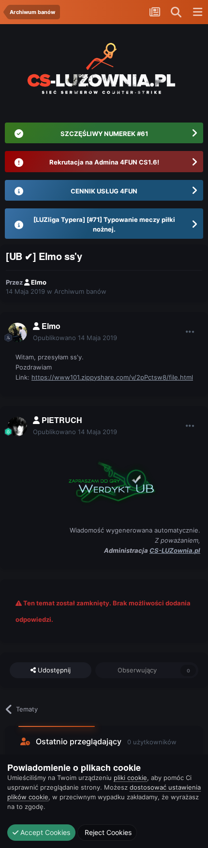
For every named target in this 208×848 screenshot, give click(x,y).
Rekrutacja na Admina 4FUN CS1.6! (104, 162)
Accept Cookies (44, 832)
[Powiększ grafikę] (107, 480)
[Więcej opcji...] (190, 332)
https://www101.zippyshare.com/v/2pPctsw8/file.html (112, 377)
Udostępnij (53, 670)
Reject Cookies (107, 832)
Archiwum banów (80, 291)
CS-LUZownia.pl (174, 550)
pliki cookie (130, 777)
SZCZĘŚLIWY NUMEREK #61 (104, 133)
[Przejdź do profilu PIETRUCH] (17, 426)
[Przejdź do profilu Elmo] (17, 332)
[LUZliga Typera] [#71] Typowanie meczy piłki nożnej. (104, 224)
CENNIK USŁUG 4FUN (104, 191)
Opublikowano (75, 338)
